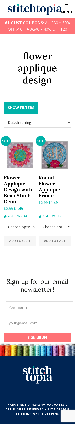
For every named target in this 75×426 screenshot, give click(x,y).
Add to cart (20, 241)
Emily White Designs (40, 413)
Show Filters (21, 107)
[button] (15, 216)
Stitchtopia (35, 9)
